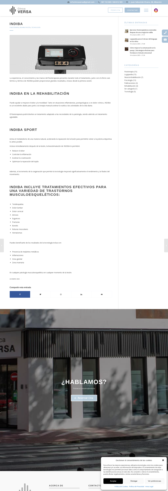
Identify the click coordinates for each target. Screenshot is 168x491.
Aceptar (113, 481)
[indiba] (61, 54)
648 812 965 (117, 2)
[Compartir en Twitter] (40, 294)
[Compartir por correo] (102, 294)
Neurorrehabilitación (132, 77)
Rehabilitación (25, 27)
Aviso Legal (149, 486)
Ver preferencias (154, 481)
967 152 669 (106, 2)
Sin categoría (129, 89)
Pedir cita (115, 10)
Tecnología (35, 27)
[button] (163, 460)
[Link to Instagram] (156, 10)
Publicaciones (129, 83)
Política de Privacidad (136, 486)
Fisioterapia (14, 27)
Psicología (128, 80)
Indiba (16, 24)
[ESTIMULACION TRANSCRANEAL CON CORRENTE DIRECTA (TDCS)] (2, 245)
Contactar (132, 10)
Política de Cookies (121, 486)
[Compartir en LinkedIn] (81, 294)
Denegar (133, 481)
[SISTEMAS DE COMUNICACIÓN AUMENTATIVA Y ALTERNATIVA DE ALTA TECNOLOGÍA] (166, 245)
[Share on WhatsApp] (61, 294)
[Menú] (145, 10)
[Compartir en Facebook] (20, 294)
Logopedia (128, 74)
